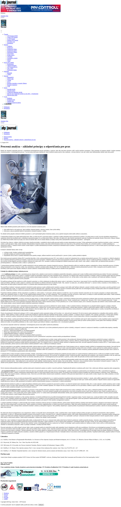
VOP (8, 86)
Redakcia (9, 98)
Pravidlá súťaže (11, 89)
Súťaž (5, 88)
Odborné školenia (11, 65)
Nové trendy (10, 53)
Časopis (6, 34)
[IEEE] (57, 490)
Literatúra (9, 56)
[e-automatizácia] (8, 104)
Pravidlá (6, 497)
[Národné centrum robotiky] (35, 490)
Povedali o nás (11, 41)
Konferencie (10, 64)
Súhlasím (41, 504)
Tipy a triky (10, 68)
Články (9, 74)
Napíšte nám (10, 101)
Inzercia (6, 76)
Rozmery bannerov (12, 85)
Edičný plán (10, 79)
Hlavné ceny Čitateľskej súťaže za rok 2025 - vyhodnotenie (22, 93)
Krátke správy (11, 55)
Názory (9, 59)
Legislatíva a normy (12, 58)
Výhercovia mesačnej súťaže (14, 92)
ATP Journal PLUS (12, 67)
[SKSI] (20, 490)
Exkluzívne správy (12, 50)
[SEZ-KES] (12, 490)
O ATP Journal (11, 39)
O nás (5, 96)
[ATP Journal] (9, 4)
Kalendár (9, 73)
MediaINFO (10, 77)
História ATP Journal (12, 40)
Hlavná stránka (8, 136)
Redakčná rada (11, 99)
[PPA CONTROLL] (31, 11)
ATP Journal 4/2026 (12, 36)
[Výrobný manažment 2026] (31, 476)
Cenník (9, 80)
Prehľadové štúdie (12, 70)
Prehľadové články (12, 52)
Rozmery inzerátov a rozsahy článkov (17, 83)
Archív (6, 496)
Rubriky (6, 44)
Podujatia (6, 71)
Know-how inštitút (9, 62)
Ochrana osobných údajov (14, 102)
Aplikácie (9, 46)
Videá (8, 61)
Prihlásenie (7, 107)
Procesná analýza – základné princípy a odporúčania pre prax (20, 139)
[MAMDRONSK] (50, 490)
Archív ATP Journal (12, 37)
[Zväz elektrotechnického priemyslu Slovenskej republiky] (28, 490)
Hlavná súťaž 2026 (12, 95)
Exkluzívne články (12, 49)
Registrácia (10, 43)
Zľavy (9, 82)
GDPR (6, 499)
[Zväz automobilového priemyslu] (4, 490)
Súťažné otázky (11, 90)
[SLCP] (43, 490)
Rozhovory (10, 47)
